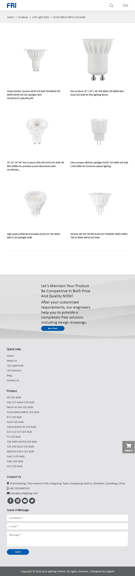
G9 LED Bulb (14, 397)
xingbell (109, 571)
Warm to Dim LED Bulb (20, 407)
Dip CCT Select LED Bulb (20, 402)
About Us (12, 360)
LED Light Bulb (40, 17)
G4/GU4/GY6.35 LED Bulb (21, 426)
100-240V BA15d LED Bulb (22, 441)
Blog (9, 375)
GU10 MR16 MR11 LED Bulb (69, 17)
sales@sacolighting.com (24, 493)
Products (23, 17)
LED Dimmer (14, 370)
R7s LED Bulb (14, 416)
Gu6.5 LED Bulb (15, 456)
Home (10, 17)
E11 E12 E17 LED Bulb (19, 431)
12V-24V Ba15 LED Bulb (20, 446)
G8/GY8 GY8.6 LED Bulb (20, 451)
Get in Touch (52, 328)
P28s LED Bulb (15, 461)
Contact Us (13, 380)
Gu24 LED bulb (15, 421)
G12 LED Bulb (14, 466)
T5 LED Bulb (14, 436)
